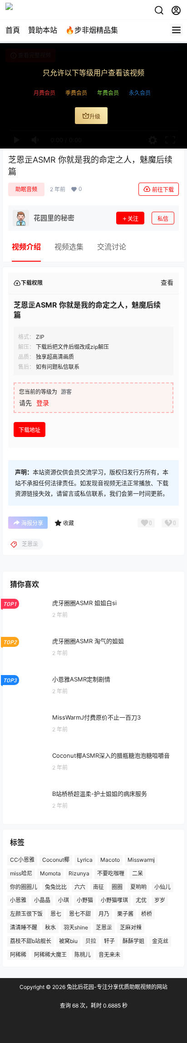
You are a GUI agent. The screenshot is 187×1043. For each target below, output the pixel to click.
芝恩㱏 (104, 927)
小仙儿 (162, 887)
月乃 (103, 914)
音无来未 (109, 954)
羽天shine (76, 927)
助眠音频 (26, 189)
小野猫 (85, 900)
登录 (42, 403)
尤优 (141, 900)
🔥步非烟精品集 (91, 30)
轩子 (109, 941)
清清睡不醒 (23, 927)
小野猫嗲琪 (114, 900)
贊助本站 (42, 30)
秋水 (50, 927)
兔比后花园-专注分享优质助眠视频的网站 (116, 986)
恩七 (55, 914)
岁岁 (159, 900)
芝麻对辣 (131, 927)
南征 (98, 887)
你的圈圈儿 (23, 887)
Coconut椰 (55, 859)
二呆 (137, 873)
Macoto (110, 859)
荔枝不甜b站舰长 (30, 941)
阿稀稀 (18, 954)
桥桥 (146, 914)
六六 (79, 887)
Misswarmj (141, 859)
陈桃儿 (82, 954)
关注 (133, 218)
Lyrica (85, 859)
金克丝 (160, 941)
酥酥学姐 (133, 941)
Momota (50, 873)
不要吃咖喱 (110, 873)
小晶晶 (42, 900)
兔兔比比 (56, 887)
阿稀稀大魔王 (50, 954)
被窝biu (68, 941)
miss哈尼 (21, 873)
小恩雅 (18, 900)
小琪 (63, 900)
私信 (162, 218)
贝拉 (90, 941)
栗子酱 (125, 914)
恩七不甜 (80, 914)
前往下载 (163, 189)
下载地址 (29, 430)
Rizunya (79, 873)
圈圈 (117, 887)
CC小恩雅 (22, 859)
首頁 (12, 30)
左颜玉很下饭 (26, 914)
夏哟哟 (138, 887)
